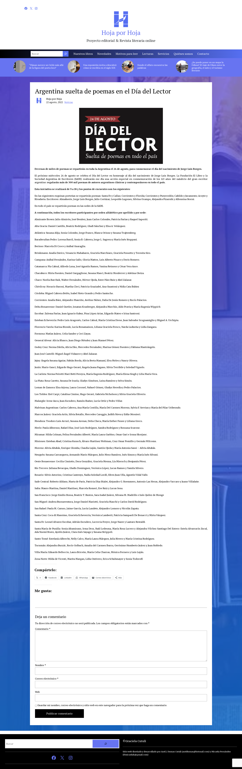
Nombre (40, 665)
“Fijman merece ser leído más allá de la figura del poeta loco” (46, 66)
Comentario (42, 629)
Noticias (68, 102)
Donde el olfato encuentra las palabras (152, 66)
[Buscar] (65, 54)
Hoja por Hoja (121, 32)
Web (37, 692)
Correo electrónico (46, 678)
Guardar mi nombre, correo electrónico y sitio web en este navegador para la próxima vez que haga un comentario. (102, 705)
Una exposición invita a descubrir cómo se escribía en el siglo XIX (100, 66)
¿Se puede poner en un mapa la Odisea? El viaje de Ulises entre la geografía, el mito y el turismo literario (208, 66)
